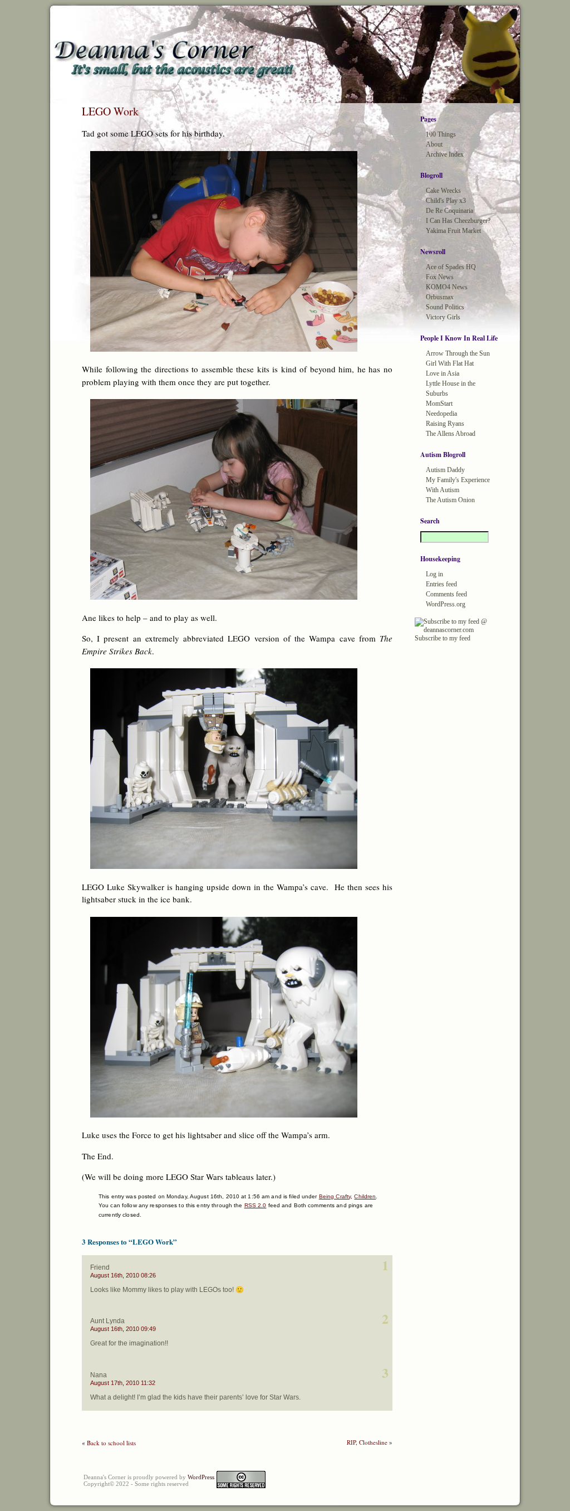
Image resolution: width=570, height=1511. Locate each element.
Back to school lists (111, 1443)
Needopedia (441, 413)
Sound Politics (445, 307)
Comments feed (446, 594)
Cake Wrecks (443, 191)
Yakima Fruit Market (453, 231)
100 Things (441, 134)
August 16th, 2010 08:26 (123, 1275)
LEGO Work (110, 111)
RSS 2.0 (255, 1205)
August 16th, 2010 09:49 (123, 1328)
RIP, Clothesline (367, 1442)
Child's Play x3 (446, 201)
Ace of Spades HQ (451, 267)
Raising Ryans (445, 423)
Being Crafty (335, 1196)
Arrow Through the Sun (458, 353)
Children (365, 1196)
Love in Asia (442, 373)
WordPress (201, 1477)
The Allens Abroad (450, 434)
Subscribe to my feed (442, 638)
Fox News (440, 277)
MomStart (439, 403)
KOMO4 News (447, 287)
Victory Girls (443, 317)
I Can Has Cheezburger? (458, 221)
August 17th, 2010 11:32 (122, 1382)
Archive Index (445, 154)
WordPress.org (445, 604)
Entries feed (441, 584)
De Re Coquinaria (449, 211)
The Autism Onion (450, 500)
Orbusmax (440, 297)
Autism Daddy (445, 470)
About (434, 144)
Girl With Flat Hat (450, 363)
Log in (434, 574)
